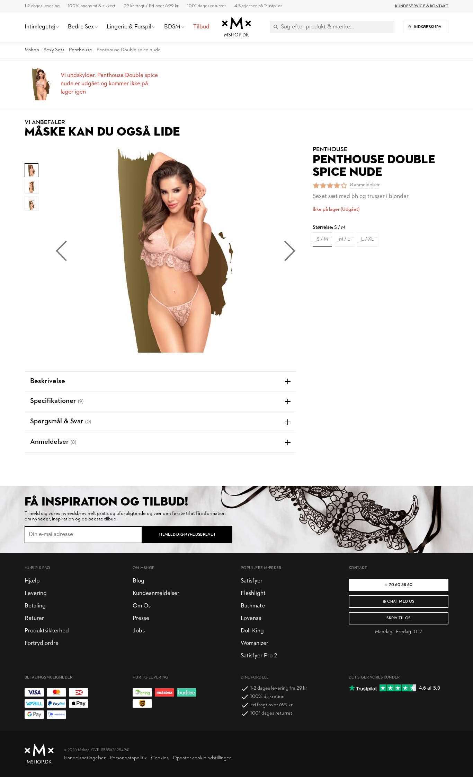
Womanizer (254, 643)
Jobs (139, 631)
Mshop (32, 50)
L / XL (367, 239)
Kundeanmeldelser (156, 593)
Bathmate (253, 606)
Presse (141, 618)
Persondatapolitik (128, 758)
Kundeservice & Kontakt (421, 6)
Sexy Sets (54, 50)
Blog (138, 581)
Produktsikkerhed (47, 631)
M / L (344, 239)
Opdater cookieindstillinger (202, 758)
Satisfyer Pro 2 (259, 656)
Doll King (252, 631)
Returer (34, 618)
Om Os (142, 606)
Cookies (160, 758)
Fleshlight (253, 593)
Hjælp (32, 581)
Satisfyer (251, 581)
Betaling (35, 606)
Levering (36, 593)
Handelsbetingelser (85, 758)
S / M (322, 239)
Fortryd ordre (42, 643)
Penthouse (80, 50)
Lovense (251, 618)
